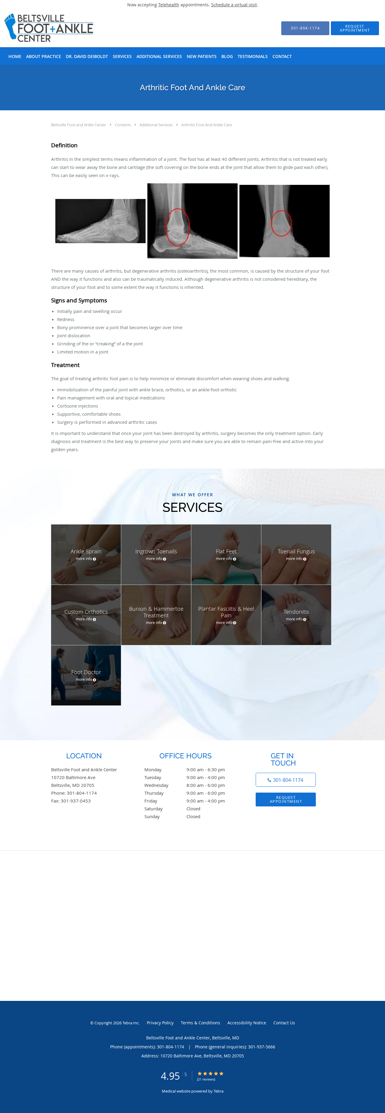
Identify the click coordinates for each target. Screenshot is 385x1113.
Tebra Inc (130, 1023)
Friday (184, 801)
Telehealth (168, 5)
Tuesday (184, 777)
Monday (184, 769)
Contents (123, 124)
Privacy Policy (160, 1023)
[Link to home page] (69, 28)
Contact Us (284, 1023)
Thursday (184, 793)
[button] (355, 28)
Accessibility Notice (246, 1023)
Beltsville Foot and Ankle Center (79, 124)
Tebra (218, 1091)
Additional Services (157, 124)
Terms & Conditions (200, 1023)
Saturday (172, 809)
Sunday (172, 816)
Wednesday (184, 785)
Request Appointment (286, 799)
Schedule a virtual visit (234, 5)
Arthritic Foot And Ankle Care (206, 124)
